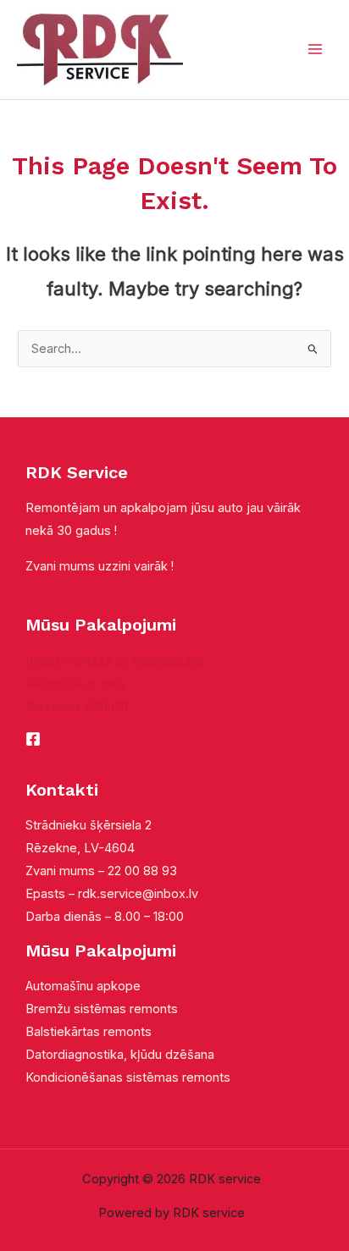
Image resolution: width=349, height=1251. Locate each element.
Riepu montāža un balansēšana (114, 661)
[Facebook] (33, 739)
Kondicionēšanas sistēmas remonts (127, 1077)
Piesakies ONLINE (78, 706)
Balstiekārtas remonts (88, 1031)
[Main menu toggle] (315, 49)
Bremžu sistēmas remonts (101, 1009)
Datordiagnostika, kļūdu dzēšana (119, 1054)
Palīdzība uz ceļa (75, 684)
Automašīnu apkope (83, 986)
